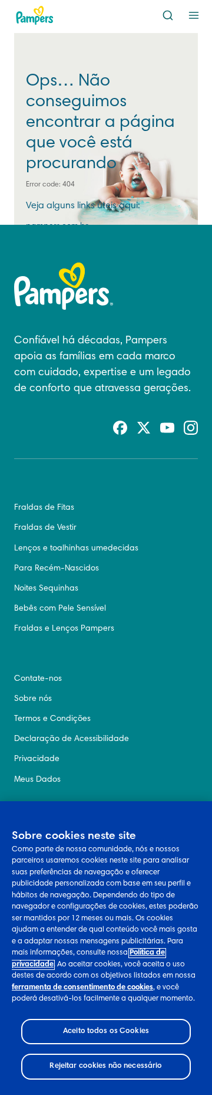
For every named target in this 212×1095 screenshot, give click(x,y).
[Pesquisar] (168, 15)
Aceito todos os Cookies (106, 1031)
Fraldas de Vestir (45, 528)
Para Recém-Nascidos (56, 569)
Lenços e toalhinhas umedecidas (76, 549)
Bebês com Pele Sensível (60, 609)
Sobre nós (33, 699)
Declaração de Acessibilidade (71, 739)
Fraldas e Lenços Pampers (64, 629)
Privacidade (36, 759)
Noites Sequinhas (46, 589)
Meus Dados (37, 780)
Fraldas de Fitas (44, 508)
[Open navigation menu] (194, 15)
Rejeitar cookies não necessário (105, 1066)
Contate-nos (38, 679)
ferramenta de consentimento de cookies (82, 988)
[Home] (34, 15)
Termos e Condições (52, 719)
